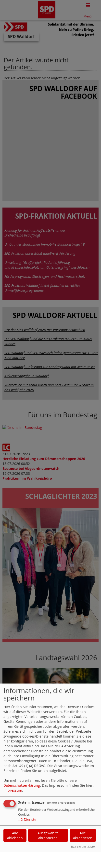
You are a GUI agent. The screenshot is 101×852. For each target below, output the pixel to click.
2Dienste (27, 819)
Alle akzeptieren (82, 835)
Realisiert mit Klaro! (83, 846)
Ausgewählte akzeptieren (48, 835)
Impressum (12, 790)
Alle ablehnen (15, 835)
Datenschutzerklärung (21, 785)
